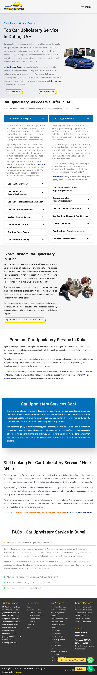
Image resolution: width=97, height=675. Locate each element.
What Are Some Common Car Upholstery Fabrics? (28, 543)
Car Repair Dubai (33, 619)
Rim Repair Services (59, 610)
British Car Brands (82, 619)
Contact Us (31, 622)
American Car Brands (83, 610)
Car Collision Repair (58, 657)
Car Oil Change (57, 636)
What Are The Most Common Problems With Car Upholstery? (32, 577)
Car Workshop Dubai (35, 616)
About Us (30, 625)
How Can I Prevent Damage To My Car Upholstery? (28, 583)
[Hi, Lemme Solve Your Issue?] (90, 660)
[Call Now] (90, 669)
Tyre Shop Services (58, 607)
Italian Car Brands (82, 616)
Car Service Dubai (34, 610)
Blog (28, 628)
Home (29, 607)
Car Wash (54, 660)
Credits (19, 672)
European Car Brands (83, 613)
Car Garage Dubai (34, 613)
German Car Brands (83, 622)
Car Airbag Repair (58, 639)
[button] (48, 542)
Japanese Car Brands (83, 607)
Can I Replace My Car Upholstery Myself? (24, 588)
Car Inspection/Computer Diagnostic (59, 651)
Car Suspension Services (60, 619)
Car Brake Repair (57, 622)
